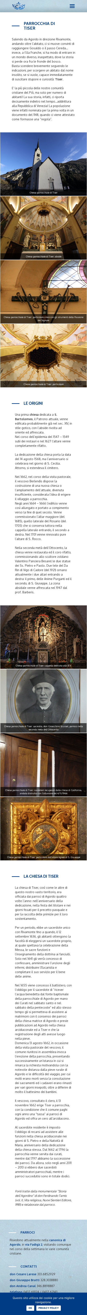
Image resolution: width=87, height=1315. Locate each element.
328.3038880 (49, 1280)
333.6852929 (46, 1274)
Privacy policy (48, 1308)
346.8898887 (46, 1286)
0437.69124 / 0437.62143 (40, 1292)
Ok (30, 1308)
